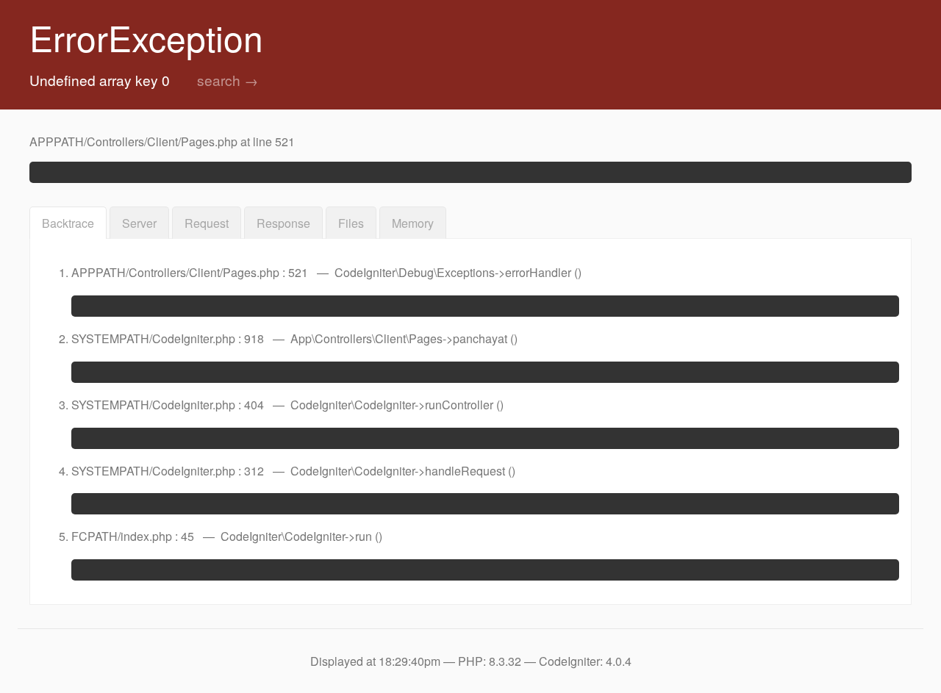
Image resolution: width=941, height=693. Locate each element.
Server (139, 223)
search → (227, 80)
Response (283, 223)
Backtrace (68, 223)
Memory (413, 223)
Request (207, 223)
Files (351, 223)
